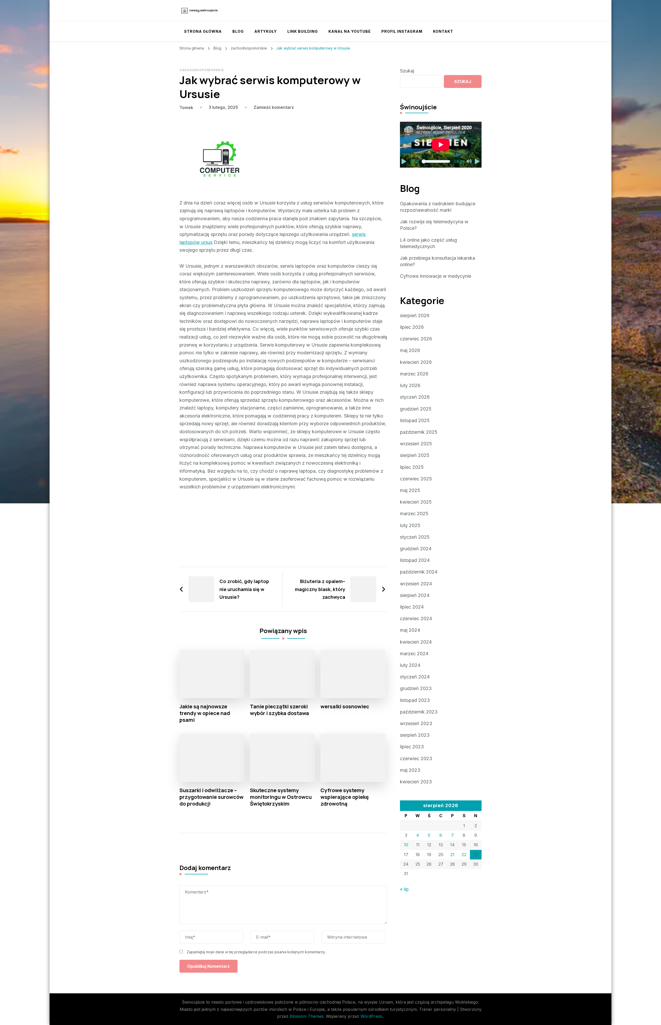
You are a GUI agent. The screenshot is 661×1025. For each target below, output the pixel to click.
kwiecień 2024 (416, 642)
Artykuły (265, 31)
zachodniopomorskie (201, 70)
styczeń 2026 (415, 397)
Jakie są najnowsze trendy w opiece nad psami (204, 713)
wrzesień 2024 (416, 583)
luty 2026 (410, 385)
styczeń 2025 (415, 537)
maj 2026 (410, 350)
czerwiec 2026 (416, 338)
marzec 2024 (414, 653)
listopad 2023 (415, 700)
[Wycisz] (469, 161)
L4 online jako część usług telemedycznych (428, 243)
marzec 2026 (414, 373)
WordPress (371, 1016)
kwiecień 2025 (416, 502)
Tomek (186, 107)
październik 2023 (419, 712)
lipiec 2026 (412, 327)
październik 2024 (418, 572)
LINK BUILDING (302, 31)
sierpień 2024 (414, 595)
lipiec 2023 (412, 746)
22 (464, 854)
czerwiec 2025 (416, 478)
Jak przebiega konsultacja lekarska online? (437, 261)
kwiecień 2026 (416, 362)
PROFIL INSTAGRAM (401, 31)
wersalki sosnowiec (344, 706)
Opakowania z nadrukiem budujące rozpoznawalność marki (437, 207)
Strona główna (203, 31)
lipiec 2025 (412, 467)
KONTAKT (443, 31)
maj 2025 (410, 490)
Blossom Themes (307, 1016)
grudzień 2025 (415, 409)
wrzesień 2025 (416, 443)
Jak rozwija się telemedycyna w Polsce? (434, 225)
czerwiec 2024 (416, 618)
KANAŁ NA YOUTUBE (349, 31)
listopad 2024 (415, 560)
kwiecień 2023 (416, 781)
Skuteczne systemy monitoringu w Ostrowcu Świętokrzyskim (281, 797)
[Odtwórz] (404, 161)
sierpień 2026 (414, 315)
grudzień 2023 (416, 688)
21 (452, 854)
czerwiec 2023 (416, 758)
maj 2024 (410, 630)
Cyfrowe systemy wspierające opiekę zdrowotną (344, 797)
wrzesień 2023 (416, 723)
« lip (404, 889)
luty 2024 (410, 665)
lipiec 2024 (412, 607)
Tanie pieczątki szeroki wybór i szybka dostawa (279, 710)
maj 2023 (410, 770)
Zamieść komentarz (274, 107)
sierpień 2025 (414, 455)
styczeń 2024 (415, 676)
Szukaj (407, 70)
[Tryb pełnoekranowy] (477, 161)
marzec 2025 (414, 513)
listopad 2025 (415, 420)
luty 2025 (410, 525)
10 (406, 844)
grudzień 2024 (415, 548)
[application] (441, 145)
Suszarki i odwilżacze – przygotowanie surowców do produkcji (211, 797)
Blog (238, 31)
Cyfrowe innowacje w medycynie (435, 276)
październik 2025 (418, 432)
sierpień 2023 (415, 735)
